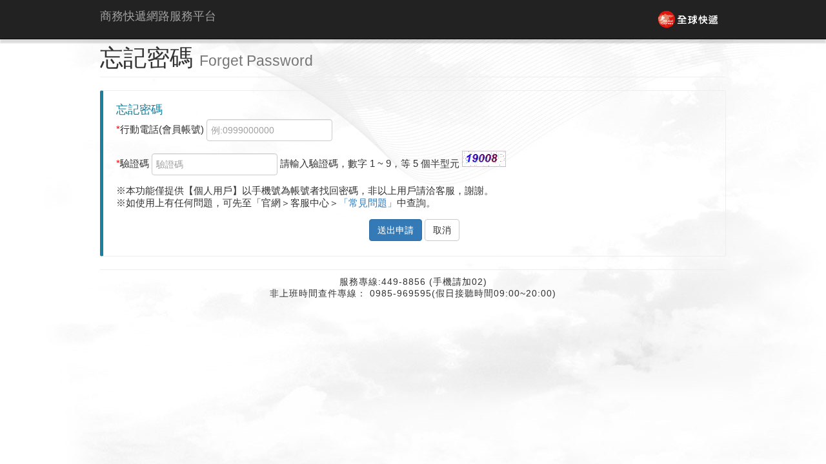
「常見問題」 (368, 202)
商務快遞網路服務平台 (153, 16)
